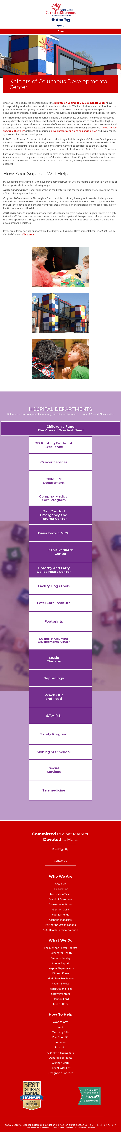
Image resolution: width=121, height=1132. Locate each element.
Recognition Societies (60, 1073)
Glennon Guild (60, 909)
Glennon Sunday (60, 958)
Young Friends (60, 914)
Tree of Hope (61, 1004)
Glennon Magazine (60, 920)
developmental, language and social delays (74, 130)
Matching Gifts (60, 1032)
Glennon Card (60, 999)
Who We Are (60, 876)
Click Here (28, 234)
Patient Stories (60, 983)
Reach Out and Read (60, 988)
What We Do (60, 940)
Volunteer (60, 1042)
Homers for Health (60, 953)
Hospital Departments (60, 968)
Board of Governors (60, 899)
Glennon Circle (60, 1062)
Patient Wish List (60, 1068)
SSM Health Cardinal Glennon (60, 930)
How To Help (60, 1014)
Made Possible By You (61, 978)
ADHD (105, 127)
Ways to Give (60, 1022)
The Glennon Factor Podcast (60, 948)
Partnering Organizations (60, 925)
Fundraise (60, 1047)
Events (60, 1027)
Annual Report (60, 963)
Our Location (60, 889)
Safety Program (60, 994)
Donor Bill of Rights (60, 1057)
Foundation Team (60, 894)
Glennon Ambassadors (60, 1052)
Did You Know (60, 973)
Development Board (60, 904)
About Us (60, 884)
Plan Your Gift (60, 1037)
